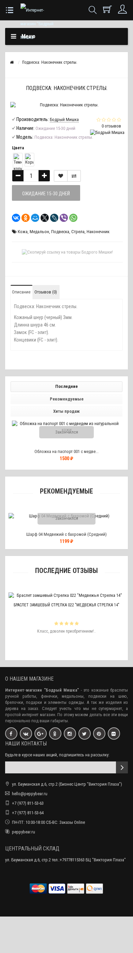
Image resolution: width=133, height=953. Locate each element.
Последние (66, 386)
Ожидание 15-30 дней (46, 193)
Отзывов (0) (45, 291)
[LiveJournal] (52, 218)
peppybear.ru (23, 831)
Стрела (78, 231)
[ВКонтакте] (14, 218)
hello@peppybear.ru (29, 793)
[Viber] (62, 218)
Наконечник (98, 231)
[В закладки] (61, 176)
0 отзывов (111, 125)
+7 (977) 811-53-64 (28, 812)
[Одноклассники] (23, 218)
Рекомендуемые (67, 399)
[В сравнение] (74, 176)
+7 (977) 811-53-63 (28, 803)
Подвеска (60, 231)
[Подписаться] (122, 767)
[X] (43, 218)
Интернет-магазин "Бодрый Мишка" (42, 690)
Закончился (66, 432)
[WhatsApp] (71, 218)
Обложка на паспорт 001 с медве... (66, 451)
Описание (21, 291)
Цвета (18, 147)
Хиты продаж (66, 411)
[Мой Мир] (33, 218)
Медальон (39, 231)
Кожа (23, 231)
